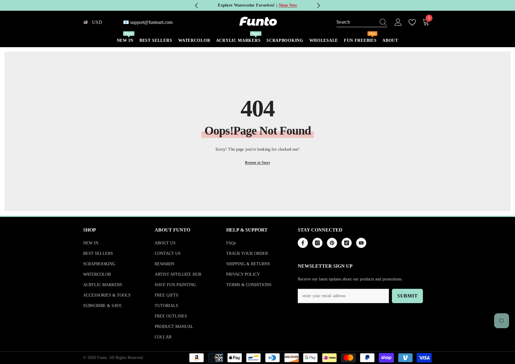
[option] (257, 5)
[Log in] (398, 22)
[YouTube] (361, 243)
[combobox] (356, 22)
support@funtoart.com (151, 22)
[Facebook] (303, 243)
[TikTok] (347, 243)
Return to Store (257, 163)
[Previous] (196, 5)
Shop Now (288, 5)
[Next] (318, 5)
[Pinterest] (332, 243)
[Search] (361, 22)
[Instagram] (317, 243)
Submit (407, 295)
